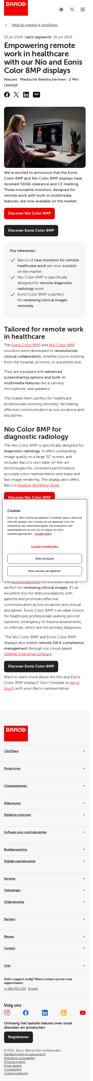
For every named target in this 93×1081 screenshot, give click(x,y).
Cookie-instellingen (44, 546)
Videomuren (12, 803)
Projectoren (12, 768)
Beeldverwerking (15, 849)
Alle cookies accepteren (44, 570)
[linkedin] (26, 94)
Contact (9, 948)
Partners (9, 919)
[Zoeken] (72, 9)
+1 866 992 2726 (21, 988)
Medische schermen (17, 815)
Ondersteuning (14, 902)
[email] (36, 94)
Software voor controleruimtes (25, 832)
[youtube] (83, 1013)
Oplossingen (12, 890)
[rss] (64, 1013)
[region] (44, 540)
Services (9, 878)
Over (7, 965)
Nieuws (9, 936)
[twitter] (16, 94)
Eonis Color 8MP (26, 345)
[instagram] (7, 1013)
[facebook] (7, 94)
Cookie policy (43, 534)
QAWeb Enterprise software (28, 654)
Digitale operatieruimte (20, 861)
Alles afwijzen (44, 558)
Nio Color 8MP (62, 345)
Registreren (18, 1037)
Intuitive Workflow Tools (38, 485)
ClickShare (11, 751)
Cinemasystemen (15, 786)
